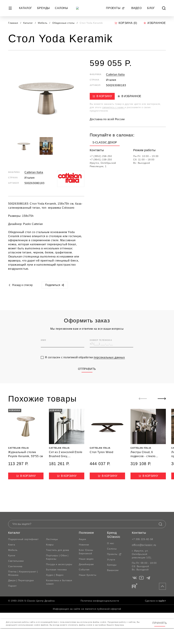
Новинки (84, 544)
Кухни (11, 555)
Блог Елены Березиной (86, 552)
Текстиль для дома (57, 550)
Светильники (16, 561)
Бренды (43, 8)
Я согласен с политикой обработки (85, 357)
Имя (43, 340)
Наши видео (86, 558)
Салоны (61, 8)
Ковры (50, 544)
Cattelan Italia (33, 172)
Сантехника (15, 566)
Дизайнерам (86, 564)
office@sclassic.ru (144, 545)
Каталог (25, 8)
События (84, 569)
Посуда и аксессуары (59, 564)
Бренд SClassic (113, 534)
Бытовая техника (56, 569)
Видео (136, 8)
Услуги (111, 559)
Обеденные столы (63, 23)
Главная (13, 23)
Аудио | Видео (54, 575)
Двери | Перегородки (21, 580)
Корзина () (128, 23)
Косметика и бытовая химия (59, 582)
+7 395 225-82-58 (142, 539)
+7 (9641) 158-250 (101, 159)
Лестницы (52, 539)
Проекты (113, 8)
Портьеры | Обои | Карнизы (57, 557)
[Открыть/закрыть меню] (10, 8)
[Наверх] (162, 586)
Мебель (43, 23)
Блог (151, 8)
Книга (11, 544)
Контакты (139, 532)
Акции (82, 539)
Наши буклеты (87, 575)
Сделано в (151, 600)
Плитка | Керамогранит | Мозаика (23, 573)
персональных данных (109, 357)
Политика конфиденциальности (100, 600)
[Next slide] (162, 399)
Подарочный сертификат (23, 539)
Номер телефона (101, 340)
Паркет (12, 585)
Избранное (156, 23)
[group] (105, 143)
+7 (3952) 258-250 (101, 156)
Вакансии (113, 570)
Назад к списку (22, 285)
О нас (110, 543)
